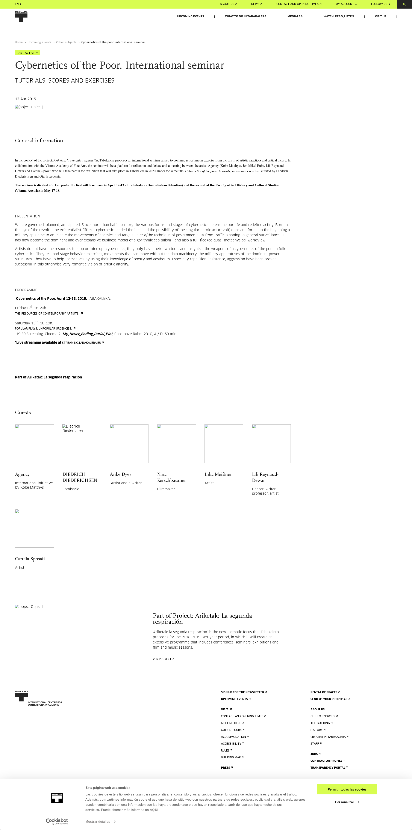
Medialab (295, 16)
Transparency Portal (328, 768)
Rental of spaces (324, 692)
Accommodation (233, 737)
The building (320, 723)
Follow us (379, 4)
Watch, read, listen (339, 16)
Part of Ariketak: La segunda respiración (48, 377)
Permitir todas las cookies (347, 789)
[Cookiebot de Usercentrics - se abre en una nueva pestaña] (57, 821)
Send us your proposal (329, 699)
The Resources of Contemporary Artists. (47, 313)
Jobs (314, 754)
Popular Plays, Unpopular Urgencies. (44, 328)
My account (345, 4)
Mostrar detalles (97, 821)
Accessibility (231, 744)
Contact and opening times (297, 4)
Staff (315, 744)
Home (19, 42)
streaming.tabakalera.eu (81, 343)
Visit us (380, 16)
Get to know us (323, 716)
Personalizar (344, 802)
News (255, 4)
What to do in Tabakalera (246, 16)
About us (227, 4)
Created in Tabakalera (328, 737)
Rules (225, 750)
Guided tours (231, 730)
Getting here (231, 723)
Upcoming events (190, 16)
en (17, 4)
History (317, 730)
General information (32, 30)
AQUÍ (154, 810)
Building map (231, 757)
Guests (64, 30)
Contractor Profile (326, 761)
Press (225, 768)
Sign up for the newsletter (242, 692)
